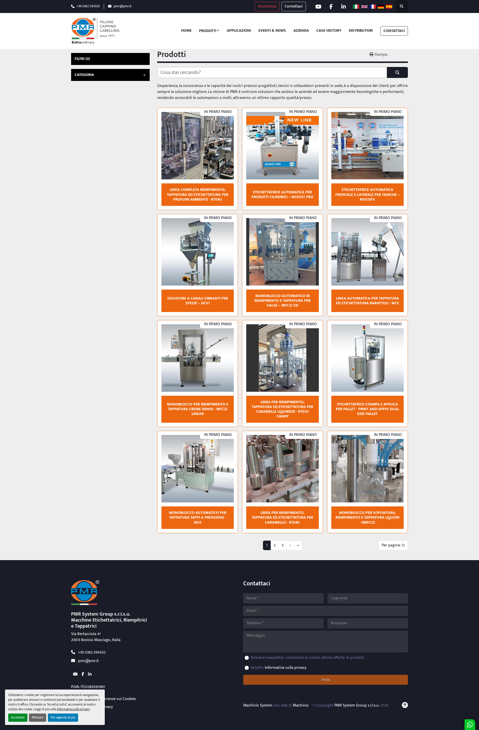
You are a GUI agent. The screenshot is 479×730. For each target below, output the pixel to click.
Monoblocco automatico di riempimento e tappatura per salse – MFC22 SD (282, 301)
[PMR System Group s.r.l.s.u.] (85, 592)
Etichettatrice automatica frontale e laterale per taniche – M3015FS (367, 194)
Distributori (361, 31)
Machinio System (257, 705)
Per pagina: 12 (393, 545)
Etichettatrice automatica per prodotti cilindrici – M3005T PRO (282, 194)
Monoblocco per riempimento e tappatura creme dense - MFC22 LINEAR (197, 409)
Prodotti (207, 31)
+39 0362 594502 (88, 6)
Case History (328, 31)
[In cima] (405, 705)
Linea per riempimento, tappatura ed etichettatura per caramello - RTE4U (282, 517)
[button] (209, 31)
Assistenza (267, 6)
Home (186, 31)
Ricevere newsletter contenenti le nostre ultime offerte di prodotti (307, 658)
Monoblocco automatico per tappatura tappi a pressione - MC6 (197, 517)
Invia (326, 679)
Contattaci (294, 6)
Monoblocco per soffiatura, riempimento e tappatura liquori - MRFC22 (367, 517)
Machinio (301, 705)
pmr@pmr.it (122, 6)
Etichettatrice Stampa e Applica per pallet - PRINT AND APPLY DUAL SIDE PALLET (367, 409)
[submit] (397, 72)
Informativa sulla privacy (73, 709)
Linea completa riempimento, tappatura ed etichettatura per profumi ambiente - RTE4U (197, 194)
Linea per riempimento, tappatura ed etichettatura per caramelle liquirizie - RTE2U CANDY (282, 409)
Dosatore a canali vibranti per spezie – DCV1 (197, 301)
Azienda (301, 31)
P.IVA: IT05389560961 (88, 687)
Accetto (278, 668)
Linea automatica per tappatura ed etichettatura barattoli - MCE (367, 301)
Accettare (18, 717)
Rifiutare (37, 717)
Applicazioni (239, 31)
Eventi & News (272, 31)
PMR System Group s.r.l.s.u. (356, 705)
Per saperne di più (63, 717)
